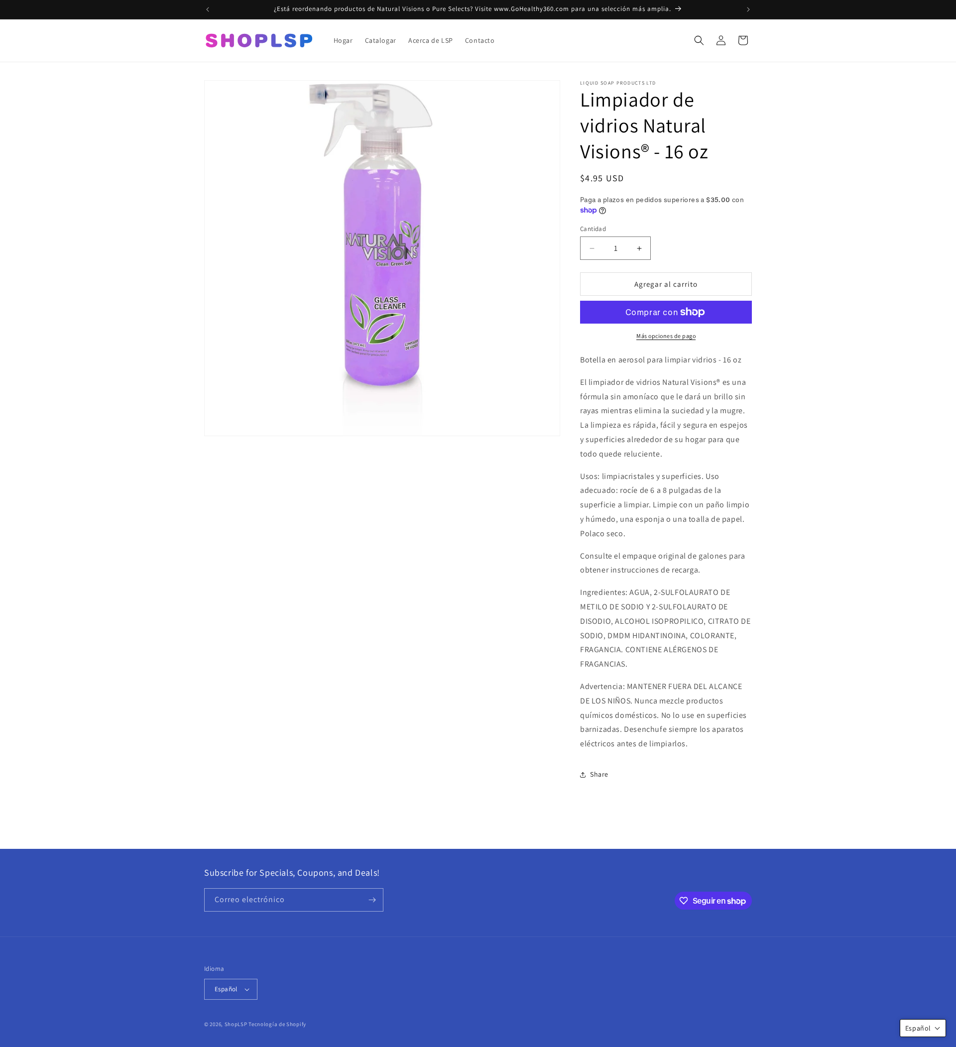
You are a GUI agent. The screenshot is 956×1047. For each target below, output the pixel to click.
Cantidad (593, 229)
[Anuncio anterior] (208, 9)
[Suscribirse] (372, 900)
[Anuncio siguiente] (748, 9)
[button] (699, 40)
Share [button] (599, 774)
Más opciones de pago (666, 336)
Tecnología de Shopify (277, 1024)
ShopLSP (236, 1024)
